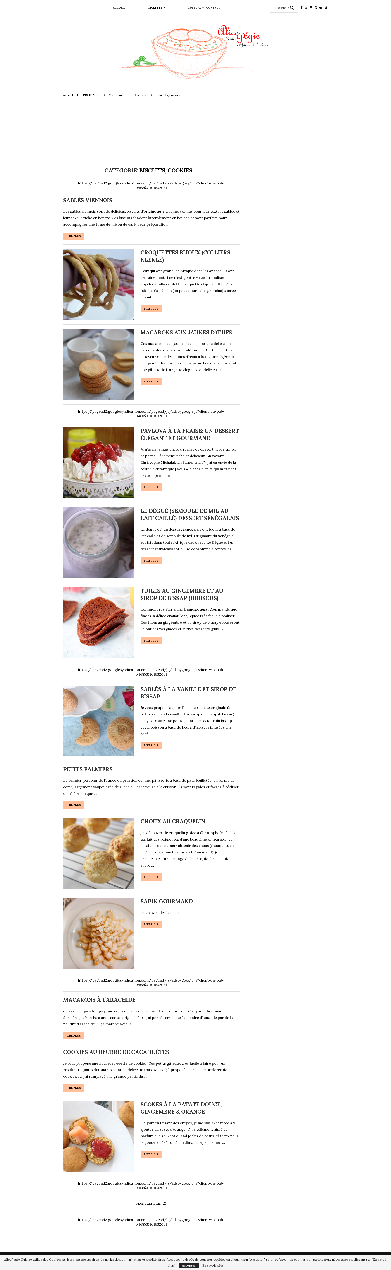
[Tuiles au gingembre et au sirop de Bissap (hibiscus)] (98, 622)
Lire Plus (74, 236)
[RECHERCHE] (292, 8)
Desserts (140, 95)
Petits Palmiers (87, 769)
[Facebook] (301, 7)
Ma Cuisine (116, 95)
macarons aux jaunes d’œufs (186, 332)
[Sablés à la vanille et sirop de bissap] (98, 721)
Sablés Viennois (87, 200)
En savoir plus (213, 1265)
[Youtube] (321, 7)
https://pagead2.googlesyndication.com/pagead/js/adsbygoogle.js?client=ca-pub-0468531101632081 (151, 185)
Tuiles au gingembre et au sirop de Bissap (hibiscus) (182, 594)
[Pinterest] (315, 7)
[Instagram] (311, 7)
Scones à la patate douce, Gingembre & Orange (181, 1108)
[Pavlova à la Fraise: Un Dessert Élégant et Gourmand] (98, 462)
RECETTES (155, 7)
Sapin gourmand (167, 901)
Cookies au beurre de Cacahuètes (116, 1052)
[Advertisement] (195, 131)
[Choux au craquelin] (98, 853)
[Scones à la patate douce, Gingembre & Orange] (98, 1136)
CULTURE (194, 7)
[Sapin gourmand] (98, 933)
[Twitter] (306, 7)
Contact (213, 7)
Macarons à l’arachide (99, 999)
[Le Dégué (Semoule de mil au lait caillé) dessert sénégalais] (98, 542)
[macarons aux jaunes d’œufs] (98, 364)
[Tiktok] (326, 7)
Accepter (189, 1265)
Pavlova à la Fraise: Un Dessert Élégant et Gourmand (190, 434)
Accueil (119, 7)
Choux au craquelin (173, 821)
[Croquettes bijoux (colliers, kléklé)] (98, 284)
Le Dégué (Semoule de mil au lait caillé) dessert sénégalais (190, 514)
